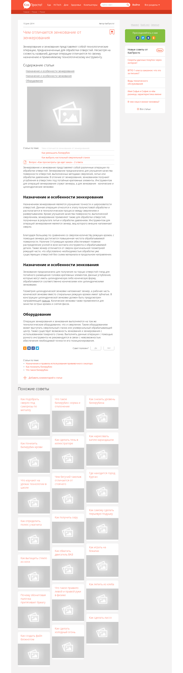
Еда (49, 4)
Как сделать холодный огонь (65, 630)
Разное (34, 12)
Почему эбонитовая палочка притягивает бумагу (33, 598)
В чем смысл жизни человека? (143, 101)
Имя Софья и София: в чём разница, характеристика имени (144, 93)
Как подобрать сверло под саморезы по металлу (30, 404)
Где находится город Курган (102, 475)
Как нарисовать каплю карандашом (101, 438)
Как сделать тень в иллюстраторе (66, 441)
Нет (109, 348)
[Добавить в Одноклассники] (25, 348)
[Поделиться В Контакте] (29, 348)
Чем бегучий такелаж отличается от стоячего (68, 480)
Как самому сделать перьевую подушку (101, 512)
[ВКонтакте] (148, 38)
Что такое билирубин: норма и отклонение (67, 402)
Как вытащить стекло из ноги (34, 559)
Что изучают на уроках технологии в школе (33, 484)
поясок (46, 300)
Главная (26, 12)
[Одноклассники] (154, 38)
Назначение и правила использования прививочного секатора (59, 363)
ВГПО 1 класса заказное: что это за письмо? (144, 72)
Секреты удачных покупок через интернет (145, 61)
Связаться (155, 24)
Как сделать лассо (100, 617)
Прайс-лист (145, 24)
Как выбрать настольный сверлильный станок (66, 157)
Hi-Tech (57, 4)
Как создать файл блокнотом (31, 637)
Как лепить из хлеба (101, 584)
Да (96, 348)
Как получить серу (66, 517)
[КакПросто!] (32, 4)
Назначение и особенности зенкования (49, 75)
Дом (66, 4)
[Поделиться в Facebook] (33, 348)
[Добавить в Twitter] (37, 348)
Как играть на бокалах (97, 549)
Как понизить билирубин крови (31, 445)
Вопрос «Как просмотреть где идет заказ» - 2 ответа (56, 162)
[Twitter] (143, 38)
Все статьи (145, 109)
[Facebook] (137, 38)
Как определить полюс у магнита (31, 522)
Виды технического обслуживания (138, 82)
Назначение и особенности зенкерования (50, 71)
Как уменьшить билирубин (56, 152)
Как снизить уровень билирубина (102, 401)
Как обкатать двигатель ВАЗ (64, 552)
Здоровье (76, 4)
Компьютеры (90, 4)
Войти (136, 4)
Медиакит (135, 24)
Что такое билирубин (37, 369)
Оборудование (34, 80)
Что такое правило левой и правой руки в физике (68, 591)
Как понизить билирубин (39, 366)
